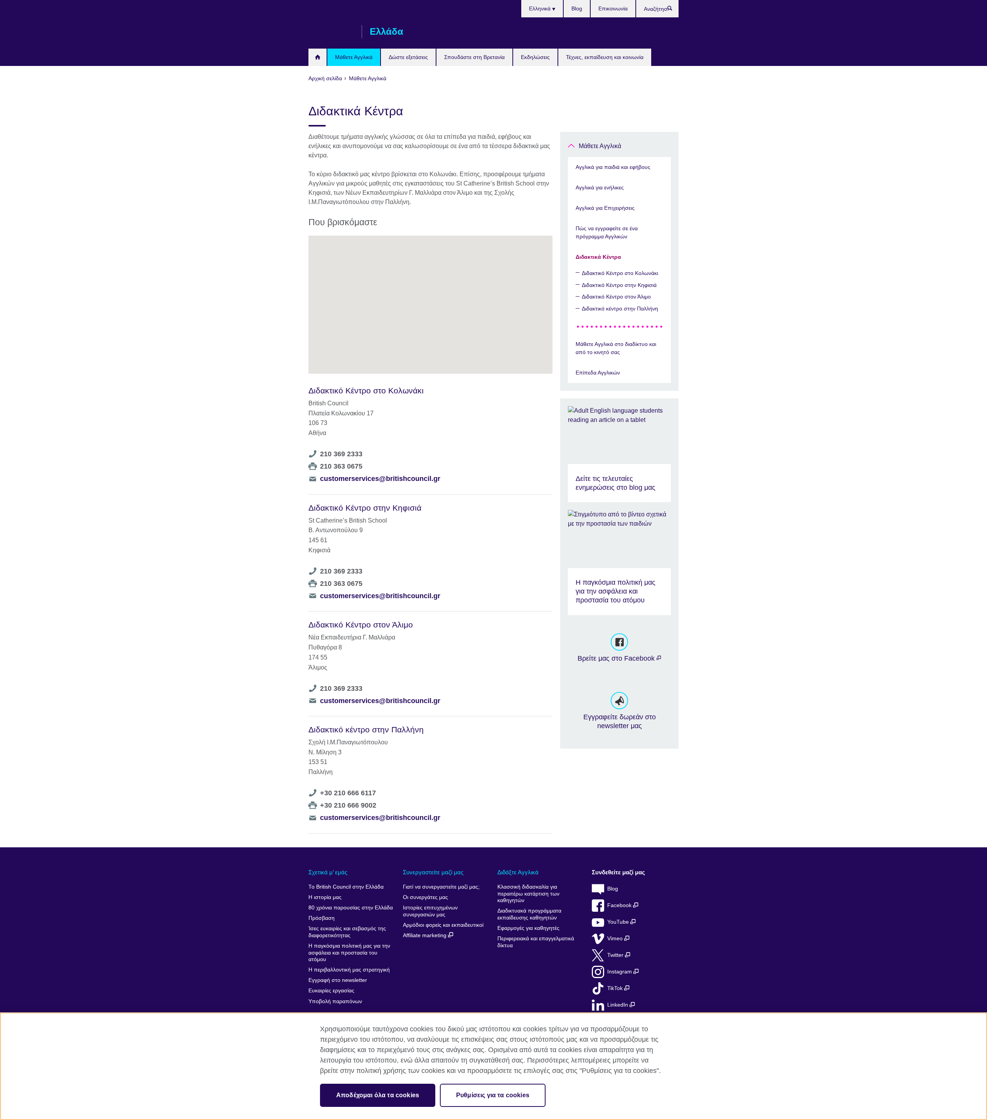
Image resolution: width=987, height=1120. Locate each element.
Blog (576, 8)
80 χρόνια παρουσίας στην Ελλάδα (350, 908)
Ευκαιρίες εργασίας (331, 990)
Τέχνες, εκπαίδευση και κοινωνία (604, 57)
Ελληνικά (540, 8)
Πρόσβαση (321, 918)
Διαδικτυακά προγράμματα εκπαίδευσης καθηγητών (529, 914)
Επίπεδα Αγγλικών (598, 372)
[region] (493, 1066)
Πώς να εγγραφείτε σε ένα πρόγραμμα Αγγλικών (607, 232)
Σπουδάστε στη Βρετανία (474, 57)
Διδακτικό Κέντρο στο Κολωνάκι (620, 273)
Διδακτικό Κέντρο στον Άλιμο (616, 296)
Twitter (616, 955)
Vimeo (615, 938)
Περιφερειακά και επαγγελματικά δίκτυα (535, 942)
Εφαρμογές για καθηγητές (528, 928)
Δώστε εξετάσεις (408, 57)
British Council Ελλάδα (331, 31)
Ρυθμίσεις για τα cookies (492, 1095)
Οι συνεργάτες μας (425, 897)
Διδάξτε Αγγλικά (518, 872)
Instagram (620, 972)
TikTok (615, 988)
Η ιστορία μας (325, 897)
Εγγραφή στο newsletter (337, 980)
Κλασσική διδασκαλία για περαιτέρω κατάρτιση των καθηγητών (528, 893)
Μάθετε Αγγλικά (353, 57)
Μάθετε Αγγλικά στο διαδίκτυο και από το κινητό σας (616, 348)
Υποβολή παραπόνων (335, 1001)
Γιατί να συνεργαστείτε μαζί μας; (441, 887)
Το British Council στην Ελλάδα (346, 887)
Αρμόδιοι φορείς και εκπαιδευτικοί (443, 925)
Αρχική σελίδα (317, 57)
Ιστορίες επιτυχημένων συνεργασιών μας (430, 911)
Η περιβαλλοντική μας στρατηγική (349, 970)
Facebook (620, 905)
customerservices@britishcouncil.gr (380, 478)
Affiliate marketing (425, 935)
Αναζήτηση (674, 10)
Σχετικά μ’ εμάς (327, 872)
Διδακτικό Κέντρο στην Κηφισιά (619, 285)
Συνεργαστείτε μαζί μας (433, 872)
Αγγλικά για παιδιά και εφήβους (613, 167)
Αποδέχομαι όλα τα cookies (377, 1095)
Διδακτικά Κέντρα (598, 257)
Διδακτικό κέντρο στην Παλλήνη (620, 308)
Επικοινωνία (613, 8)
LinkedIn (618, 1005)
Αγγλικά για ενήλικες (600, 187)
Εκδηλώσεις (535, 57)
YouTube (618, 922)
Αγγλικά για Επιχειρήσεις (605, 208)
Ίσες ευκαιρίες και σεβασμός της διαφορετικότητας (347, 932)
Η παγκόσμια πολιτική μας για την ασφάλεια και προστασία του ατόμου (349, 952)
